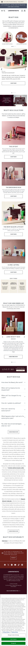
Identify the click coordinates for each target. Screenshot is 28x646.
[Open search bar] (4, 10)
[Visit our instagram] (11, 565)
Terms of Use (15, 632)
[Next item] (26, 38)
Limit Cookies (13, 639)
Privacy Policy (6, 632)
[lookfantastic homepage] (13, 10)
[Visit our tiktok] (18, 565)
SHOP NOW (13, 83)
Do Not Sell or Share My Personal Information (13, 586)
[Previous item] (1, 38)
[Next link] (24, 337)
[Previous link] (2, 337)
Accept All (13, 643)
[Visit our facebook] (5, 565)
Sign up (13, 557)
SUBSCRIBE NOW (13, 432)
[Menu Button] (1, 10)
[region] (13, 620)
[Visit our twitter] (8, 565)
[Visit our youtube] (15, 565)
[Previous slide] (1, 69)
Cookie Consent (13, 583)
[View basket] (24, 10)
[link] (22, 10)
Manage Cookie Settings (13, 635)
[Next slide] (25, 69)
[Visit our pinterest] (22, 565)
